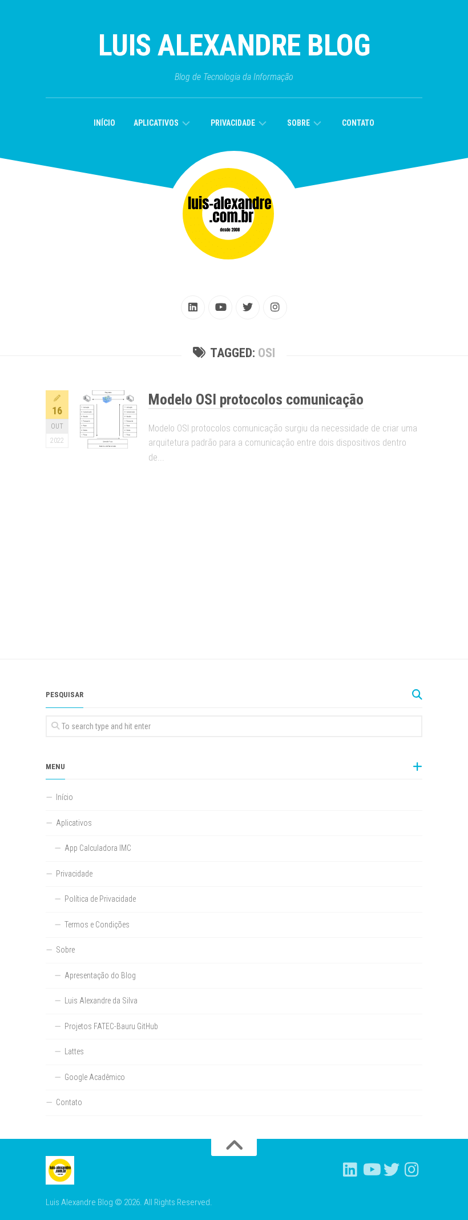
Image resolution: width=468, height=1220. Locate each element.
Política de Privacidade (100, 898)
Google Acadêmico (94, 1077)
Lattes (74, 1051)
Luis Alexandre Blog (234, 45)
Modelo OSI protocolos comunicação (256, 399)
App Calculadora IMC (97, 848)
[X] (248, 307)
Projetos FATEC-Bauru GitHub (111, 1026)
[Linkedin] (193, 307)
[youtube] (220, 307)
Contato (358, 122)
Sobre (298, 122)
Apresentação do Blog (100, 975)
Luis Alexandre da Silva (101, 1000)
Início (104, 122)
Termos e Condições (97, 924)
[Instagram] (275, 307)
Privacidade (233, 122)
